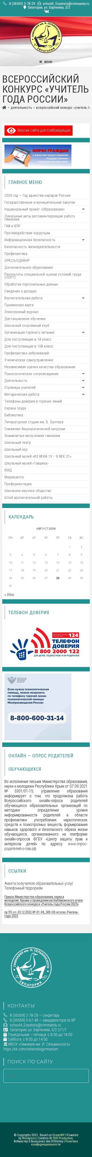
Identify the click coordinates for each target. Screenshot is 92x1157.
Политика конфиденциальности (54, 1142)
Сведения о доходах (20, 291)
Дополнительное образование (28, 267)
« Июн (9, 594)
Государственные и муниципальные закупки (39, 202)
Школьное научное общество (27, 491)
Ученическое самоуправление (28, 360)
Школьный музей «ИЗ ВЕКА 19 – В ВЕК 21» (37, 456)
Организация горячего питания (29, 332)
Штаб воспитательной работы (28, 498)
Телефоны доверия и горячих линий (33, 401)
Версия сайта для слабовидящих (43, 130)
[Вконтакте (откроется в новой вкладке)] (46, 11)
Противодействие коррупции (27, 233)
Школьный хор (15, 449)
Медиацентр (14, 477)
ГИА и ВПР (12, 226)
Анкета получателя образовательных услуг (38, 883)
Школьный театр (17, 443)
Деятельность (15, 381)
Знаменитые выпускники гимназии (32, 436)
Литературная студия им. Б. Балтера (33, 422)
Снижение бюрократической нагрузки (34, 429)
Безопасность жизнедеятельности (32, 247)
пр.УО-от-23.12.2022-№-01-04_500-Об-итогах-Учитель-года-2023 (41, 914)
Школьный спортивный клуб (26, 325)
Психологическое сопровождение (31, 374)
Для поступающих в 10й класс (28, 346)
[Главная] (4, 107)
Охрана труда (15, 408)
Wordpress (29, 1138)
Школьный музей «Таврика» (26, 463)
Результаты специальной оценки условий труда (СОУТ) (42, 276)
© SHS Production (61, 1138)
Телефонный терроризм (23, 888)
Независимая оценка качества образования (39, 367)
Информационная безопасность (30, 240)
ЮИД (8, 470)
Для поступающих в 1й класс (27, 339)
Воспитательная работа (23, 298)
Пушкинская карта (18, 305)
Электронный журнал (21, 312)
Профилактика (15, 254)
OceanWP (58, 1135)
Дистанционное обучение (25, 319)
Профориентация (17, 484)
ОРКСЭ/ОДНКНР (17, 260)
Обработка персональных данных (31, 284)
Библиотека (13, 415)
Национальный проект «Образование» (34, 209)
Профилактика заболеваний (26, 353)
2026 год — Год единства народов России (37, 195)
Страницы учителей (20, 387)
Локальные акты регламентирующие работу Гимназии (39, 217)
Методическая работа (22, 394)
